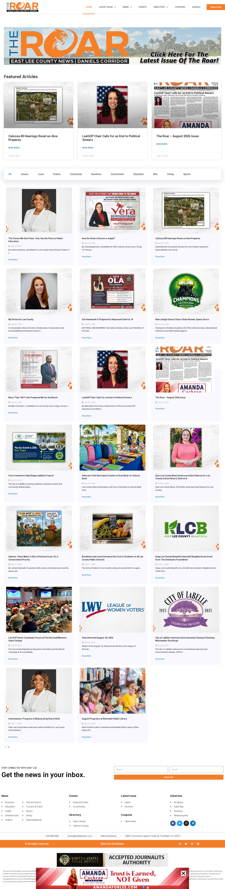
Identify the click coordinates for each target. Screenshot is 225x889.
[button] (183, 873)
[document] (112, 444)
